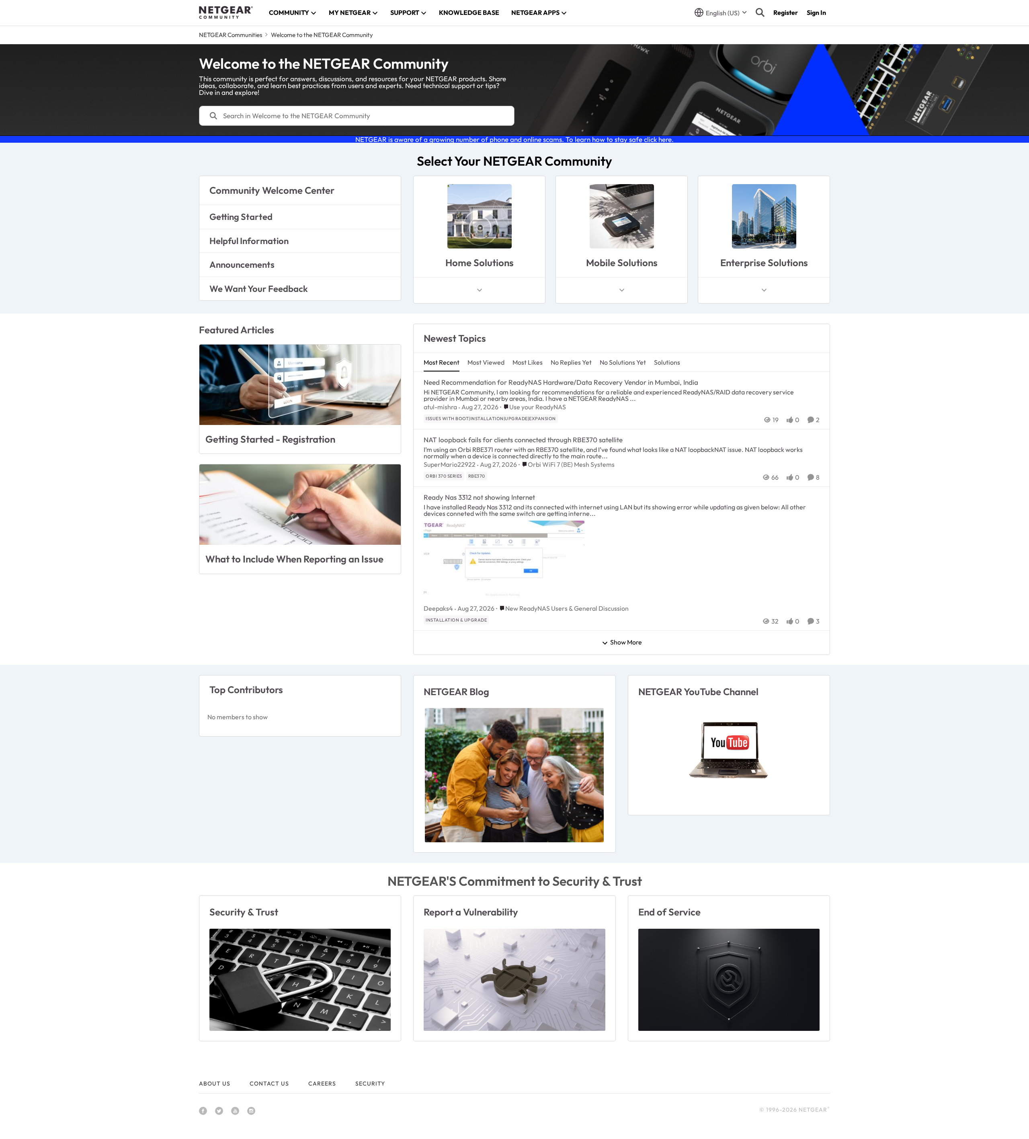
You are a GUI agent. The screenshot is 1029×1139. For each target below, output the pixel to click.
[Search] (760, 12)
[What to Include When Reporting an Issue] (300, 504)
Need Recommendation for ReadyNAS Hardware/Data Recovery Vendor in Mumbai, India (561, 382)
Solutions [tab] (667, 362)
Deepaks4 (438, 608)
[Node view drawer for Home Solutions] (479, 290)
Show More (626, 642)
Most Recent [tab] (441, 362)
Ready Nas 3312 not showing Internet (479, 497)
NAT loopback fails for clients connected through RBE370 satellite (523, 439)
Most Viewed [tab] (485, 362)
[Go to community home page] (226, 12)
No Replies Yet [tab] (571, 362)
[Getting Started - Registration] (300, 385)
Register (785, 12)
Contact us (269, 1083)
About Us (214, 1083)
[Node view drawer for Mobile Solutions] (622, 290)
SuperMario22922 (450, 464)
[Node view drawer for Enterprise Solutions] (764, 290)
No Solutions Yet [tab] (623, 362)
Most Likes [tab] (527, 362)
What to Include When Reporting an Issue (294, 559)
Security (370, 1083)
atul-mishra (440, 407)
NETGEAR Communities (230, 35)
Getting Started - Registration (270, 439)
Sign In (816, 12)
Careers (322, 1083)
